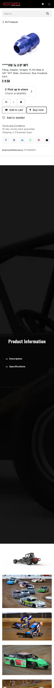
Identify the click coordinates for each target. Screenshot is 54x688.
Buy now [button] (38, 110)
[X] (14, 140)
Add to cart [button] (16, 110)
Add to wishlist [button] (15, 117)
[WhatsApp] (30, 140)
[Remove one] (6, 102)
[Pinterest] (38, 140)
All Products (11, 22)
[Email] (47, 140)
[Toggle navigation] (49, 4)
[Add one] (21, 102)
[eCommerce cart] (42, 4)
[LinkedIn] (22, 140)
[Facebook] (5, 140)
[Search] (47, 13)
